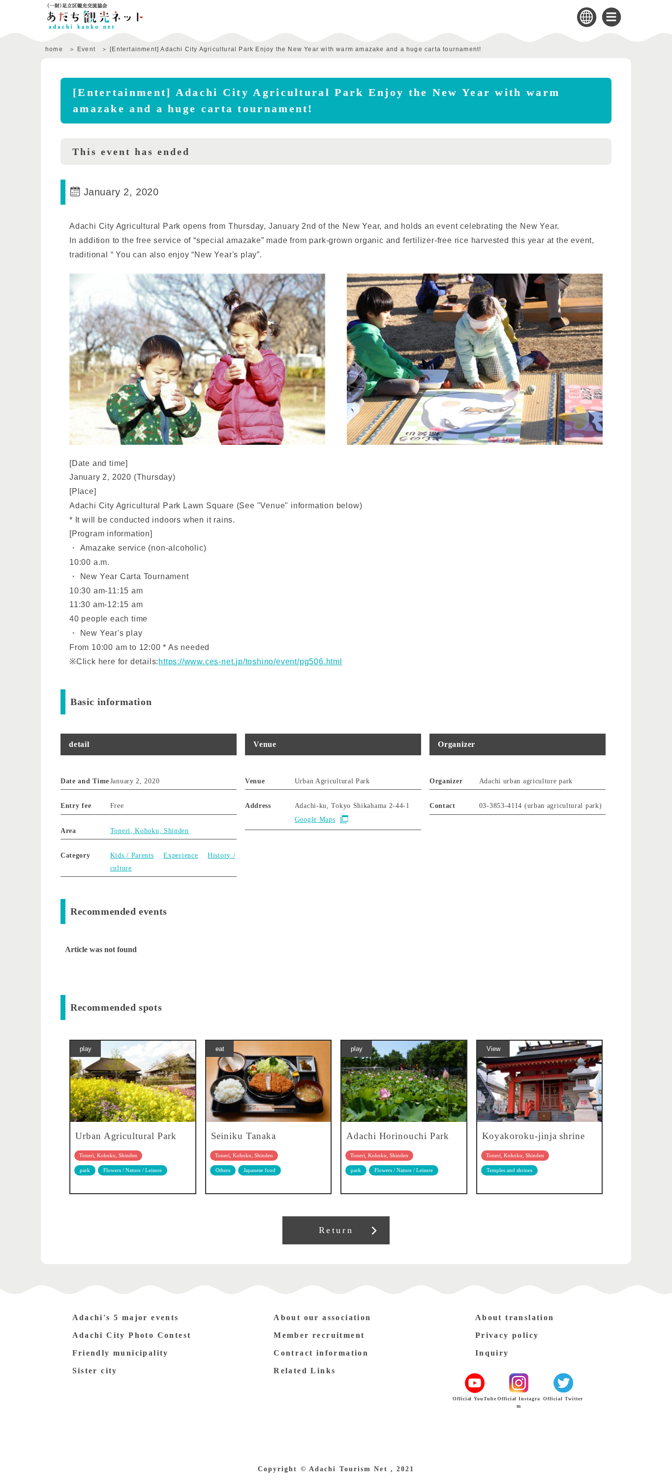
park (85, 1170)
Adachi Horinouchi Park (397, 1136)
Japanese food (259, 1170)
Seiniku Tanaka (243, 1136)
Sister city (95, 1370)
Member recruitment (319, 1335)
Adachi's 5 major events (125, 1317)
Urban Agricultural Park (126, 1136)
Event (86, 49)
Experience (180, 855)
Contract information (321, 1353)
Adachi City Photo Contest (131, 1335)
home (54, 49)
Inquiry (492, 1353)
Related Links (305, 1370)
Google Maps (315, 819)
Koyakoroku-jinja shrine (533, 1136)
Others (222, 1170)
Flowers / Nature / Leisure (132, 1170)
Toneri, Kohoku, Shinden (149, 831)
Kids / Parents (132, 855)
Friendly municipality (120, 1353)
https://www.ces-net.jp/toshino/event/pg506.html (250, 661)
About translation (514, 1317)
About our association (322, 1317)
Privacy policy (507, 1335)
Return (336, 1230)
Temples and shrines (509, 1170)
